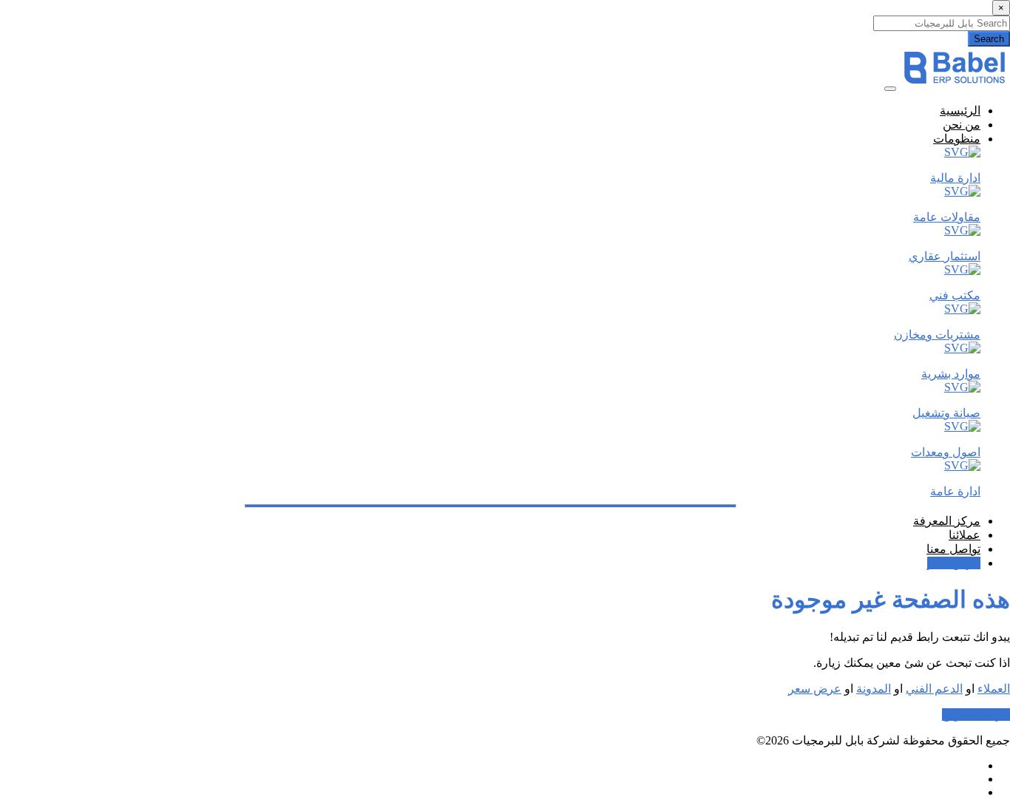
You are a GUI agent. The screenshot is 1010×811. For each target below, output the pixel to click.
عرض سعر (953, 563)
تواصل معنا (953, 549)
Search (989, 38)
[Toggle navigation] (890, 88)
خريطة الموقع (976, 714)
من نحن (961, 124)
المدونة (873, 688)
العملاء (993, 688)
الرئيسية (960, 110)
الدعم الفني (934, 688)
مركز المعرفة (946, 521)
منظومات (956, 138)
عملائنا (964, 535)
